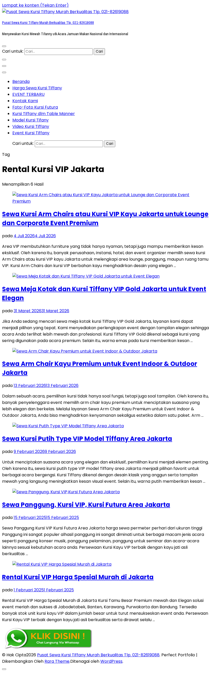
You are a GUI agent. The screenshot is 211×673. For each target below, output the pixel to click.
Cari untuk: (12, 51)
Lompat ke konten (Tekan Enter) (35, 5)
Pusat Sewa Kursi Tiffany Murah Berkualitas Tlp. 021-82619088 (48, 22)
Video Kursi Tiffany (30, 126)
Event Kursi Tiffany (30, 133)
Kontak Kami (25, 101)
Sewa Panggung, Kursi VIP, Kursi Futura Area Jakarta (86, 504)
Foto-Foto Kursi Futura (35, 107)
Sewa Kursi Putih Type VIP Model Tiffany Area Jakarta (87, 438)
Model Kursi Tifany (30, 120)
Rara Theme (57, 661)
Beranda (21, 81)
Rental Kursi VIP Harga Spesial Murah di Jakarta (78, 577)
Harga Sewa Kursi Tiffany (37, 88)
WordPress (111, 661)
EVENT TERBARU (28, 94)
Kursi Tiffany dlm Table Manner (43, 114)
